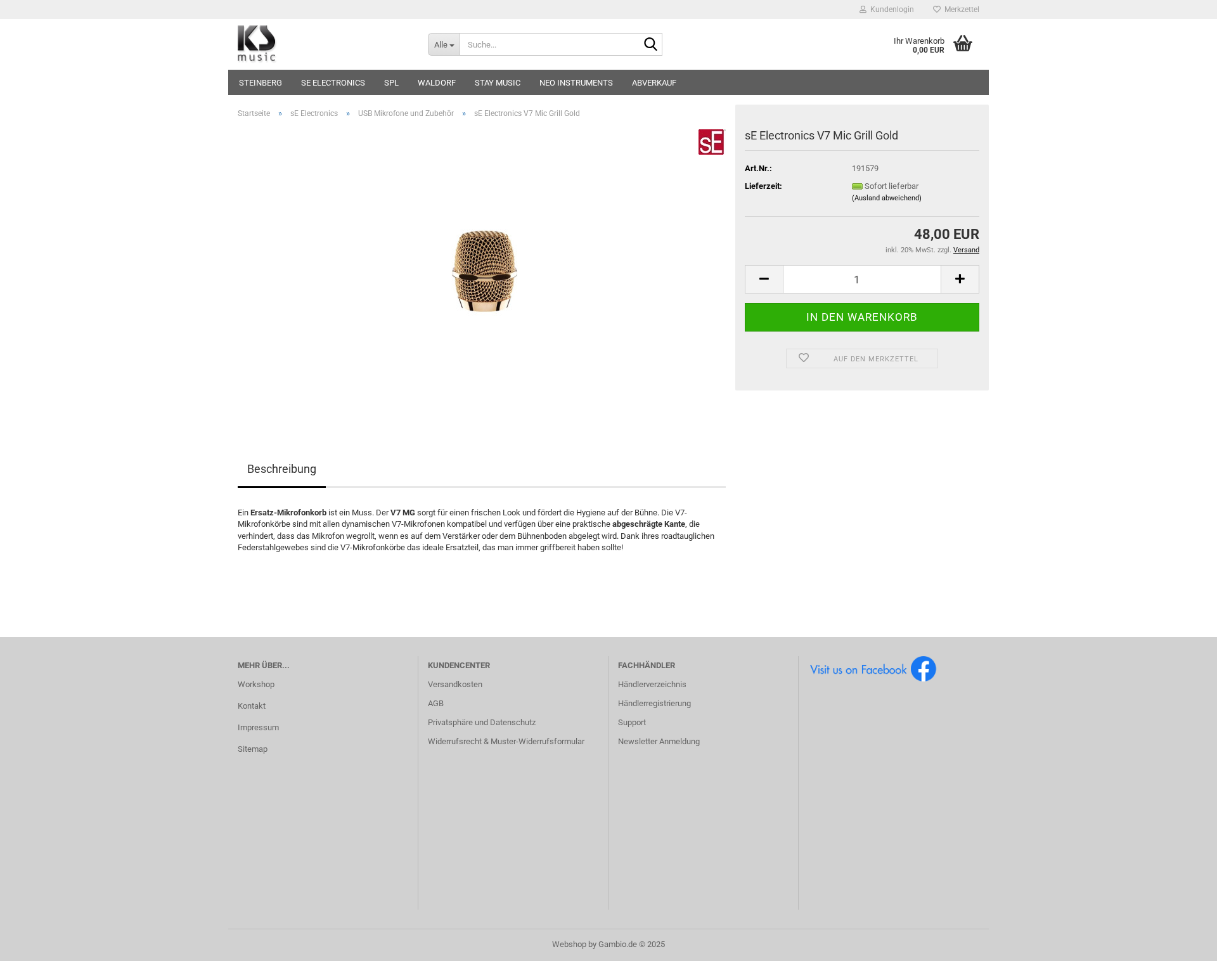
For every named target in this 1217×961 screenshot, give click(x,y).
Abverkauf (654, 82)
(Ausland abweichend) (887, 198)
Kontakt (252, 706)
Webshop (569, 944)
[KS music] (323, 44)
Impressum (258, 727)
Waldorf (437, 82)
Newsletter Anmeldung (659, 741)
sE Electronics (333, 82)
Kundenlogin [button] (890, 9)
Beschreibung (281, 468)
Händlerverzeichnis (652, 684)
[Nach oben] (1182, 942)
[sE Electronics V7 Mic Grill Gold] (482, 271)
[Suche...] (650, 45)
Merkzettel (960, 9)
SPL (391, 82)
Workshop (256, 684)
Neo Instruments (576, 82)
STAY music (497, 82)
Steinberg (260, 82)
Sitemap (252, 749)
